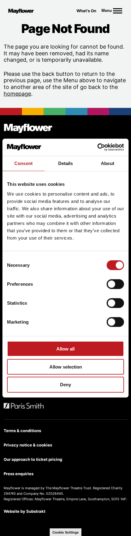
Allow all (65, 348)
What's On (86, 10)
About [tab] (107, 163)
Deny (65, 384)
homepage (17, 93)
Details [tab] (65, 163)
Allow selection (65, 366)
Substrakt (35, 511)
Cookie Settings (65, 532)
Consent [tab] (23, 163)
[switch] (115, 284)
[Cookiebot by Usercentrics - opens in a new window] (97, 147)
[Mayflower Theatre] (22, 11)
